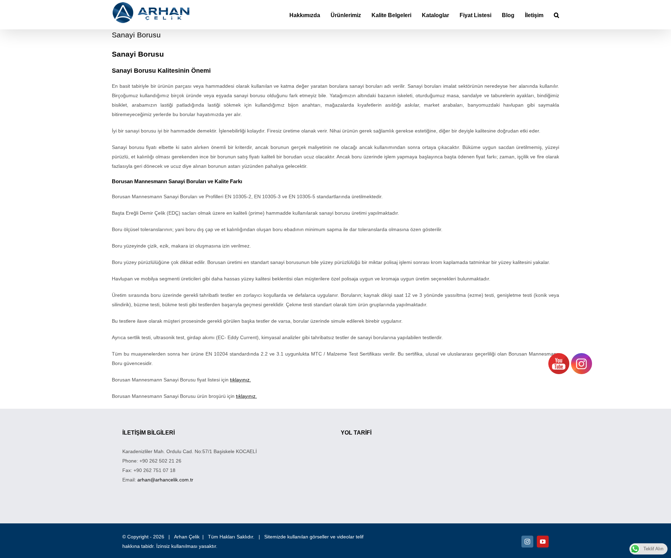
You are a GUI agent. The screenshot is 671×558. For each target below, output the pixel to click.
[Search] (556, 14)
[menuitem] (310, 14)
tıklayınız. (240, 379)
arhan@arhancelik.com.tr (165, 479)
